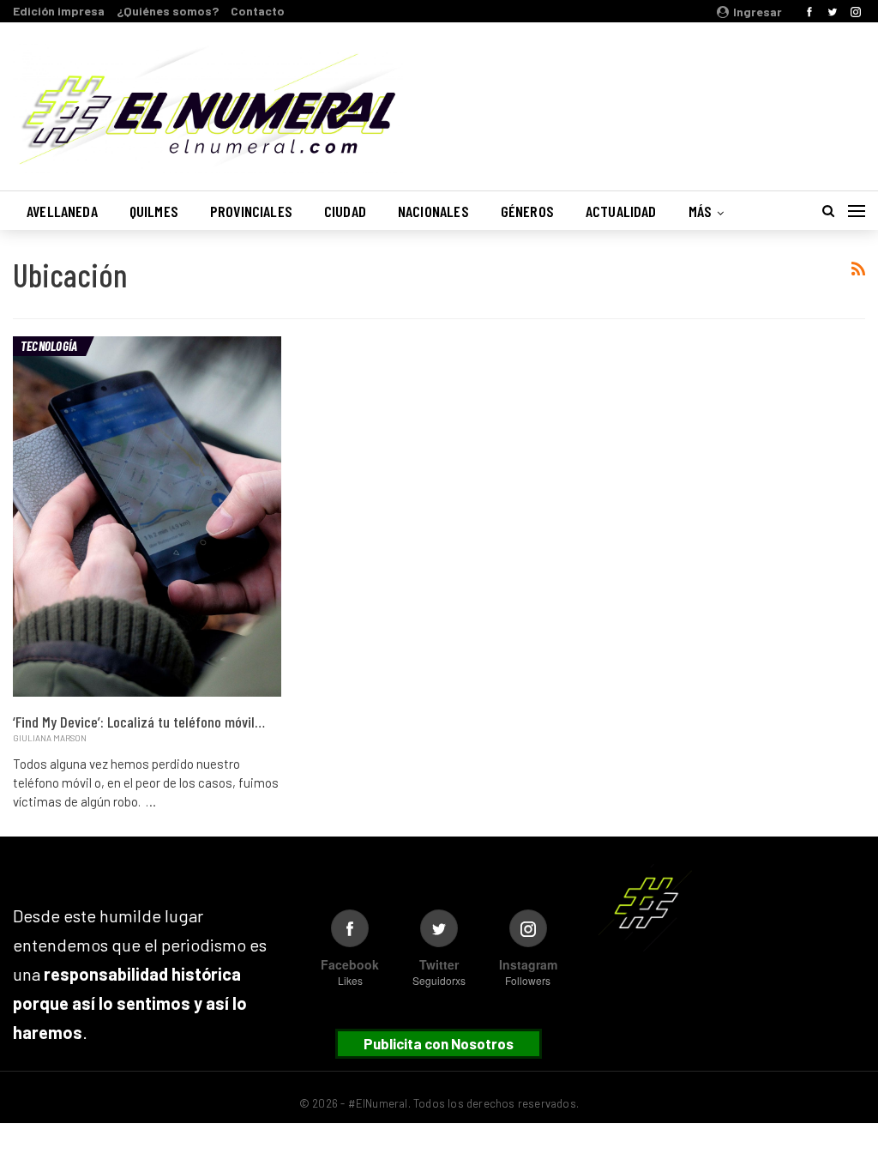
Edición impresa (59, 10)
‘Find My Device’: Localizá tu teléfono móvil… (139, 721)
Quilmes (153, 211)
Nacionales (433, 211)
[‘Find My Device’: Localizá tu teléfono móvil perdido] (147, 516)
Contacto (258, 10)
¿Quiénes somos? (168, 10)
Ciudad (345, 211)
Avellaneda (62, 211)
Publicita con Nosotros (439, 1043)
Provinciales (251, 211)
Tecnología (49, 345)
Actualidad (621, 211)
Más (701, 211)
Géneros (527, 211)
